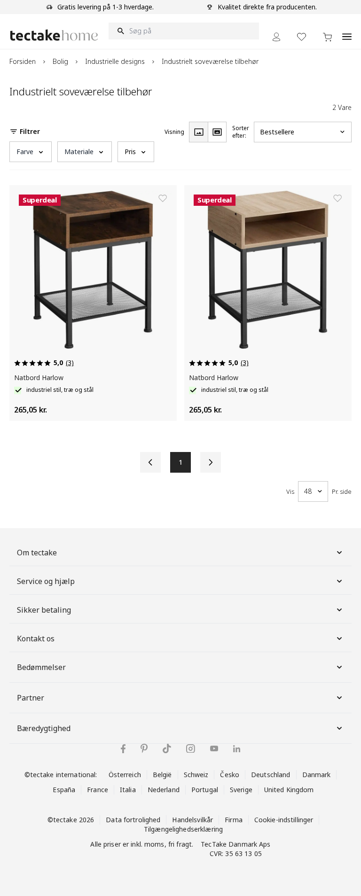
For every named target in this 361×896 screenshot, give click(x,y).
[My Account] (276, 36)
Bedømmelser (41, 667)
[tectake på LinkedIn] (236, 748)
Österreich (125, 774)
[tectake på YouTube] (214, 748)
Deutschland (270, 774)
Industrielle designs (115, 61)
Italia (128, 789)
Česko (229, 774)
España (64, 789)
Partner (30, 698)
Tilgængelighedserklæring (183, 829)
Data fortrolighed (133, 819)
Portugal (204, 789)
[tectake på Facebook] (123, 748)
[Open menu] (347, 31)
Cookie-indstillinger (284, 819)
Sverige (241, 789)
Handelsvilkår (192, 819)
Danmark (316, 774)
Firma (234, 819)
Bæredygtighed (44, 728)
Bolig (60, 61)
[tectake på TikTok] (167, 748)
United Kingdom (289, 789)
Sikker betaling (44, 610)
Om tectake (37, 552)
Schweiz (196, 774)
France (97, 789)
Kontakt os (36, 638)
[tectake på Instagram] (190, 748)
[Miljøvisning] (217, 132)
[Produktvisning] (198, 132)
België (162, 774)
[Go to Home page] (54, 35)
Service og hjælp (46, 581)
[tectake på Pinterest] (144, 748)
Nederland (164, 789)
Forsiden (22, 61)
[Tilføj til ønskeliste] (162, 198)
